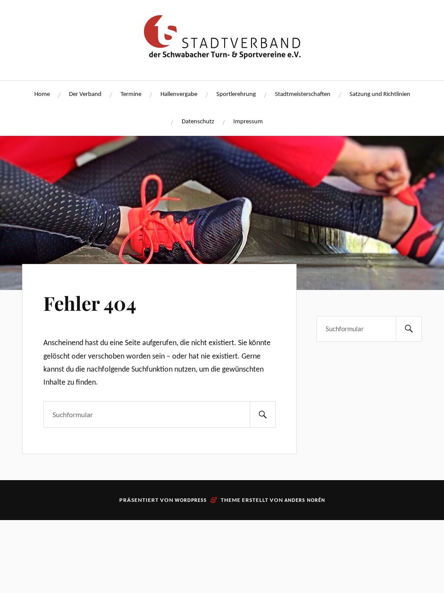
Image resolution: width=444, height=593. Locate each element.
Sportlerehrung (236, 94)
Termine (131, 94)
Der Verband (85, 94)
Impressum (248, 122)
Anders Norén (304, 500)
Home (42, 94)
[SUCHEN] (263, 414)
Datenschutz (198, 122)
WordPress (191, 500)
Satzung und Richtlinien (379, 94)
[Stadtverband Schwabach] (222, 54)
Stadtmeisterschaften (302, 94)
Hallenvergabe (178, 94)
